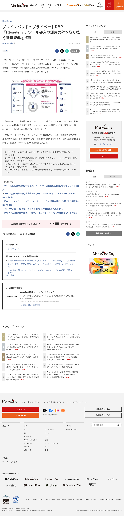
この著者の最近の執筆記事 (30, 305)
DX (25, 430)
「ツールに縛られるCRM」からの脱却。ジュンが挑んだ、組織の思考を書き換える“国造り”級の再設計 (22, 377)
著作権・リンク (38, 499)
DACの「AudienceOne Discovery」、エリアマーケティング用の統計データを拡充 (40, 212)
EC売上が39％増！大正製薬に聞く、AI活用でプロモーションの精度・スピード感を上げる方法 (103, 204)
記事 (42, 5)
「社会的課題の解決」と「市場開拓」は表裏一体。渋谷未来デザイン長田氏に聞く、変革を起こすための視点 (63, 357)
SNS (46, 450)
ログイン (105, 156)
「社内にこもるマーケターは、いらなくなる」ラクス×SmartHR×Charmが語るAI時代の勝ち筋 (63, 337)
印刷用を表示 (11, 234)
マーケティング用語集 (9, 462)
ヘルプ (28, 499)
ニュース (33, 5)
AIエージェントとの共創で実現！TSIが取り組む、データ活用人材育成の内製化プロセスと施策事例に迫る (63, 374)
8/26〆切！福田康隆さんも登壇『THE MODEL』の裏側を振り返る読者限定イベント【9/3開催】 (103, 186)
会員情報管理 (61, 499)
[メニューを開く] (5, 5)
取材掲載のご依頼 (103, 415)
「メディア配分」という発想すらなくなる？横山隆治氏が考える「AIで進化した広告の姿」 (22, 347)
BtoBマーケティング (30, 440)
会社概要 (79, 499)
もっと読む (10, 275)
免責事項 (71, 499)
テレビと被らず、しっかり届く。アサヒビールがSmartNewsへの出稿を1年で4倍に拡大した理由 (22, 337)
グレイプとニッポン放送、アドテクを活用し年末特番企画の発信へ (33, 208)
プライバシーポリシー (106, 499)
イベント (58, 5)
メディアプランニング (52, 443)
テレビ (47, 446)
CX (25, 433)
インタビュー (49, 430)
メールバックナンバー (105, 144)
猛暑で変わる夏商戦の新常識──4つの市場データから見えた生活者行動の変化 (63, 365)
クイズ (47, 436)
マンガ (47, 433)
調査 (46, 440)
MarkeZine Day (71, 430)
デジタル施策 (28, 443)
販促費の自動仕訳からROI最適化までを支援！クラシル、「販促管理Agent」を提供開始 (41, 260)
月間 (112, 32)
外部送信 (119, 499)
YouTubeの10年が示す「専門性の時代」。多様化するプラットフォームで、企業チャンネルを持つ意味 (22, 367)
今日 (94, 32)
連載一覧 (27, 446)
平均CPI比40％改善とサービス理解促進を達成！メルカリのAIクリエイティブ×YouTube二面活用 (63, 347)
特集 (49, 5)
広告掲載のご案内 (103, 409)
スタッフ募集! (50, 499)
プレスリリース (14, 248)
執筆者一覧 (27, 450)
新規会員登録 (105, 150)
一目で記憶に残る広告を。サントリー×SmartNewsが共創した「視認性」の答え (22, 355)
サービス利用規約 (90, 499)
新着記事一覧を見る (103, 233)
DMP (5, 51)
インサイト (27, 436)
